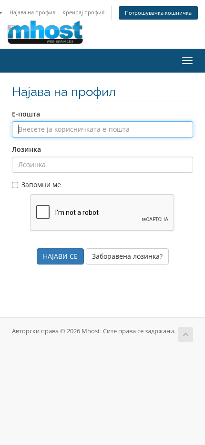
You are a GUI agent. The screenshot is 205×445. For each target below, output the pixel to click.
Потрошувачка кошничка (158, 12)
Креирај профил (83, 12)
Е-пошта (26, 113)
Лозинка (26, 149)
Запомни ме (41, 184)
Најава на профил (32, 12)
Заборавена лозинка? (127, 256)
